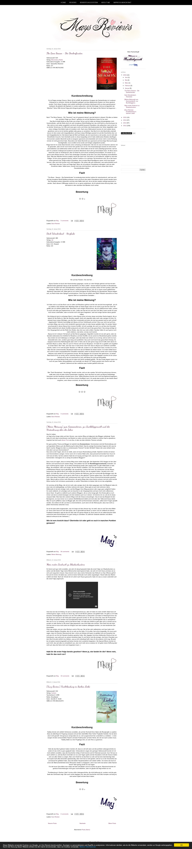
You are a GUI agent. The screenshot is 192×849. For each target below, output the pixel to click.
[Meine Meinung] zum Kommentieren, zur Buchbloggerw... (131, 101)
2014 (125, 120)
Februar (127, 85)
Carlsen (53, 693)
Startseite (83, 823)
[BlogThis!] (77, 221)
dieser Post (65, 440)
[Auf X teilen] (79, 221)
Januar (127, 88)
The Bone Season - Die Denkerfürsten (64, 53)
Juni (126, 77)
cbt (52, 240)
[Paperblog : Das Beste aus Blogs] (133, 66)
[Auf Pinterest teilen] (83, 221)
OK (181, 845)
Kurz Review (55, 817)
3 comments (65, 220)
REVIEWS (72, 2)
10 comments (65, 676)
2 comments (65, 814)
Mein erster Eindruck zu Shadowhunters (65, 564)
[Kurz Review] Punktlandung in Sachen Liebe (68, 686)
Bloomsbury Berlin (57, 60)
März (126, 83)
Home (63, 2)
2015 (125, 117)
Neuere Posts (52, 823)
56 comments (65, 551)
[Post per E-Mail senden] (71, 220)
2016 (125, 75)
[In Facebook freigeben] (81, 221)
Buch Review (56, 223)
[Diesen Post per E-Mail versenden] (75, 221)
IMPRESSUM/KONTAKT (122, 2)
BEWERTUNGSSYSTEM (89, 2)
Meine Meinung (56, 554)
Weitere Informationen (87, 846)
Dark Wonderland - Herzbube (60, 233)
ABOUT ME (105, 2)
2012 (125, 125)
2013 (125, 123)
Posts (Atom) (86, 829)
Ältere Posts (112, 823)
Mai (126, 80)
